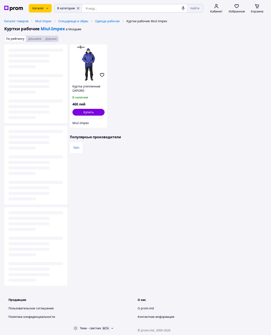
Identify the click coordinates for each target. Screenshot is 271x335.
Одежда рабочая (107, 21)
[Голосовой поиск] (183, 8)
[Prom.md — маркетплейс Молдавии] (13, 8)
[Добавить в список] (102, 75)
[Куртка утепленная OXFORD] (88, 63)
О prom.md (146, 308)
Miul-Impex (43, 21)
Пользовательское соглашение (31, 308)
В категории (66, 8)
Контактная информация (156, 317)
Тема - (90, 328)
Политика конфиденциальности (31, 317)
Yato (76, 147)
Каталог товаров (16, 21)
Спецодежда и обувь (73, 21)
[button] (88, 112)
